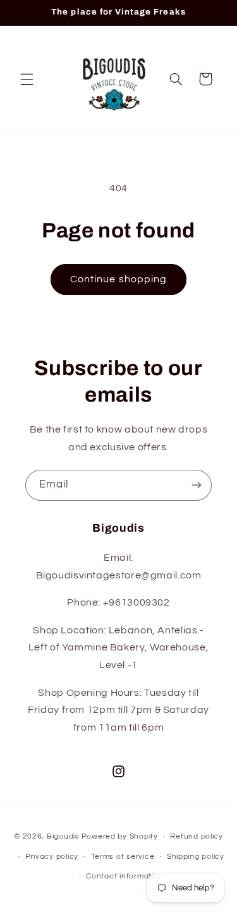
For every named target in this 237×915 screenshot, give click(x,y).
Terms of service (123, 856)
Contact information (124, 876)
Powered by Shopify (120, 836)
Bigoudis (63, 836)
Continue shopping (118, 279)
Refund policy (196, 836)
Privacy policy (51, 856)
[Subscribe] (196, 485)
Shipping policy (195, 856)
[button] (26, 78)
